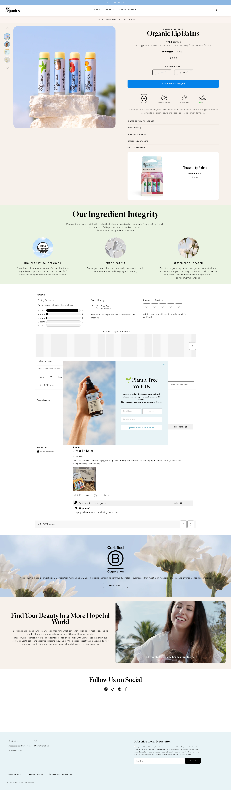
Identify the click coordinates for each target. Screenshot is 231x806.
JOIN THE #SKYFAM (141, 427)
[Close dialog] (164, 364)
